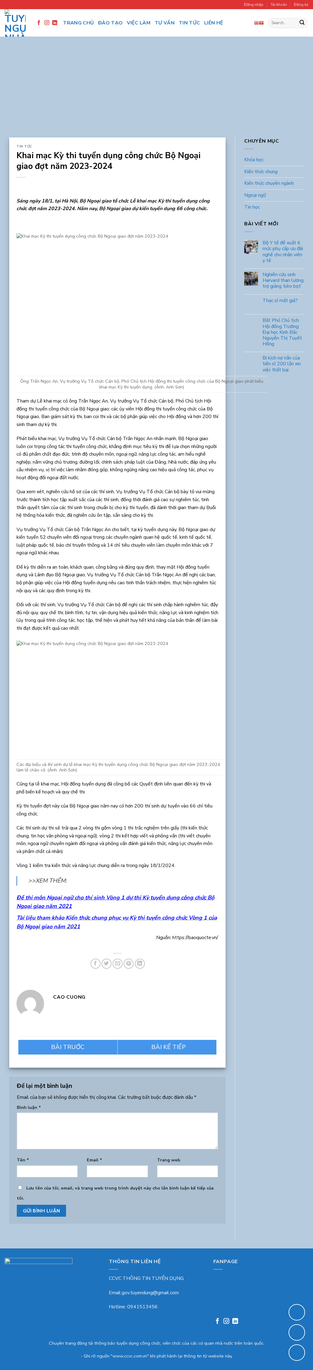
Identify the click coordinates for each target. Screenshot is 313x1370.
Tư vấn (165, 23)
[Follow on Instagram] (46, 23)
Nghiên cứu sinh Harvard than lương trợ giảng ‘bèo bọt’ (283, 281)
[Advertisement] (156, 91)
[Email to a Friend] (117, 964)
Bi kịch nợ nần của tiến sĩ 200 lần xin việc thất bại (282, 364)
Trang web (168, 1160)
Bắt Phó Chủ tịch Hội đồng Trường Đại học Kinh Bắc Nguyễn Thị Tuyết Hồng (282, 332)
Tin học (252, 207)
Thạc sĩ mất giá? (280, 301)
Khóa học (253, 160)
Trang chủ (78, 23)
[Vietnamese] (261, 22)
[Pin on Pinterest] (128, 964)
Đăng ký (301, 4)
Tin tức (189, 23)
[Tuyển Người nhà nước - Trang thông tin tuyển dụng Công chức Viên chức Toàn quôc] (15, 23)
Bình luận (29, 1107)
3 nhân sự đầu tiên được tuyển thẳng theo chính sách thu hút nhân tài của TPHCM (67, 1047)
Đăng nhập (253, 4)
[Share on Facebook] (95, 964)
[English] (256, 22)
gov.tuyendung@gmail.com (150, 1292)
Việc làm (138, 23)
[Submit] (302, 23)
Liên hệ (213, 23)
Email (94, 1160)
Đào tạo (110, 23)
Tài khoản (279, 4)
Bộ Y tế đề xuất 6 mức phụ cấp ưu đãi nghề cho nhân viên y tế (283, 252)
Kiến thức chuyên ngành (269, 183)
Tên (23, 1160)
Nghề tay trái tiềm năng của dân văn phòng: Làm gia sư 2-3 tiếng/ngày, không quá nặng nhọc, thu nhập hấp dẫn (167, 1047)
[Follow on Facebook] (38, 23)
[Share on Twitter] (106, 964)
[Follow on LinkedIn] (54, 23)
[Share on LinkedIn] (140, 964)
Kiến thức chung (261, 171)
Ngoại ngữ (255, 195)
